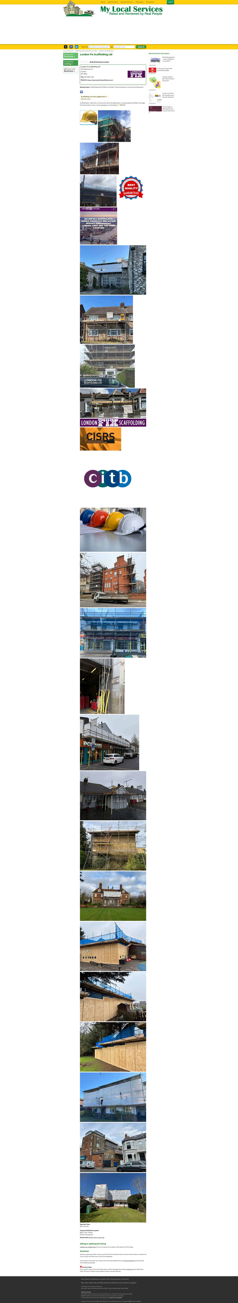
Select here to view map (96, 1237)
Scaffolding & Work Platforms (99, 87)
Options (103, 1279)
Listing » (69, 62)
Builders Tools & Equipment (118, 87)
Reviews (106, 1283)
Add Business (96, 1279)
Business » (69, 55)
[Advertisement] (119, 30)
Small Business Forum (116, 1283)
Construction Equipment (135, 87)
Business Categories (130, 1283)
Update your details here (88, 1247)
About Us (88, 1279)
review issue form (129, 1261)
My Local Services (98, 1286)
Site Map (100, 1283)
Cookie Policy (93, 1283)
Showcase (117, 1279)
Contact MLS (125, 1279)
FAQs (82, 1283)
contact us (130, 1269)
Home (83, 1279)
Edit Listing (110, 1279)
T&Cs (86, 1283)
